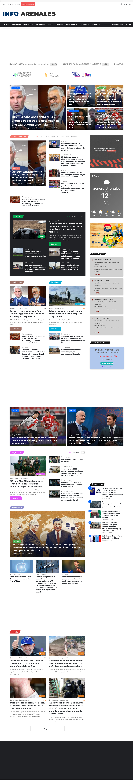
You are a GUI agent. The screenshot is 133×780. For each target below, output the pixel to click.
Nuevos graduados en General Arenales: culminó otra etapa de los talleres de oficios (35, 268)
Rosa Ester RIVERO (101, 318)
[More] (78, 137)
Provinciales (28, 24)
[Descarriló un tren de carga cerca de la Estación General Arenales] (18, 252)
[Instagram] (127, 4)
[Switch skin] (127, 24)
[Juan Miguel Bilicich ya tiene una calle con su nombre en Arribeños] (54, 265)
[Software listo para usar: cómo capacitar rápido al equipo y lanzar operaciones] (95, 504)
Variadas (95, 24)
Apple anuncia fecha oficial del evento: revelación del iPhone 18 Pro (20, 579)
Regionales (16, 24)
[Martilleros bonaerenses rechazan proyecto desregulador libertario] (54, 350)
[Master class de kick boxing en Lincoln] (54, 459)
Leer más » (54, 244)
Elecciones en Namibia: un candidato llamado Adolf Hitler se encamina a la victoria (111, 514)
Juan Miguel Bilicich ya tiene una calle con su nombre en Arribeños (70, 267)
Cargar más (47, 729)
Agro (42, 136)
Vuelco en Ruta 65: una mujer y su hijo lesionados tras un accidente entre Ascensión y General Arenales (65, 227)
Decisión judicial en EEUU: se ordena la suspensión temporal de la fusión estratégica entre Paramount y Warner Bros (112, 493)
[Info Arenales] (29, 14)
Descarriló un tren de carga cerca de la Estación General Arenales (35, 254)
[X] (124, 4)
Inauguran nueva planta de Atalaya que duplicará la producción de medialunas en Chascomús (73, 339)
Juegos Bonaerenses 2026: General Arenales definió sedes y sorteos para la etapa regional (70, 255)
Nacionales (40, 24)
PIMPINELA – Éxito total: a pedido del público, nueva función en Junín (71, 484)
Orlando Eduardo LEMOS (103, 299)
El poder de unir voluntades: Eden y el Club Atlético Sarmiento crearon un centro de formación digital (73, 496)
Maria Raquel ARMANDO (103, 260)
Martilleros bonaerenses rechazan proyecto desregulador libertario (71, 352)
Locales (6, 24)
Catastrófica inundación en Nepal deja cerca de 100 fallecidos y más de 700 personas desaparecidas (66, 663)
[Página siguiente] (84, 137)
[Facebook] (121, 4)
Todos (37, 136)
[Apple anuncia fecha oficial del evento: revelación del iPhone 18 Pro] (21, 566)
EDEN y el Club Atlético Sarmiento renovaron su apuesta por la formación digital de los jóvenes (26, 484)
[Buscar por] (130, 24)
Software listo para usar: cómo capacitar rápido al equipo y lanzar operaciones (112, 504)
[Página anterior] (82, 137)
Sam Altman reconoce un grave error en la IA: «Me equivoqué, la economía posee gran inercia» (72, 580)
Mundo (50, 24)
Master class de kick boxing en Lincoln (72, 460)
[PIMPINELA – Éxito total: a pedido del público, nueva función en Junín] (54, 482)
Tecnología (84, 24)
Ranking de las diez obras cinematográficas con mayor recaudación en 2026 (80, 122)
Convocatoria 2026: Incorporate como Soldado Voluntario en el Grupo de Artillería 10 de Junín (72, 472)
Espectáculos (71, 24)
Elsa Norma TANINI (101, 280)
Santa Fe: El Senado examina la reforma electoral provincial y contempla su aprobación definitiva (33, 202)
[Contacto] (130, 4)
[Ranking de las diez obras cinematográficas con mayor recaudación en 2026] (81, 119)
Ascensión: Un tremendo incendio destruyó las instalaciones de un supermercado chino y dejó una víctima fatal (112, 527)
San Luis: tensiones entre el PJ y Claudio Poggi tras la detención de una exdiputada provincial (35, 120)
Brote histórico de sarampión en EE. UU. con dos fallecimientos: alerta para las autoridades (27, 705)
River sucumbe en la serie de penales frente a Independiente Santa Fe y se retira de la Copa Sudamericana (109, 122)
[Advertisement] (66, 44)
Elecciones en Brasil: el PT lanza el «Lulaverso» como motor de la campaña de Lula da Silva (80, 99)
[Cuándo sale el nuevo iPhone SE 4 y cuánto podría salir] (95, 538)
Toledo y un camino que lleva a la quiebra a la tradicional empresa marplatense (65, 314)
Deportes (59, 24)
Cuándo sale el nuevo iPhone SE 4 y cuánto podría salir (112, 537)
